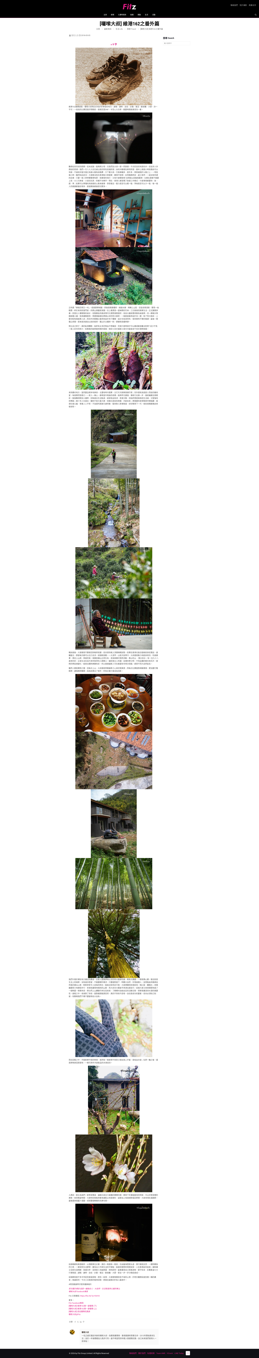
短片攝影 (243, 5)
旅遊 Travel (131, 29)
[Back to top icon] (188, 1353)
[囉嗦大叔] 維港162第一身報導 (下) (83, 1306)
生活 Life (119, 29)
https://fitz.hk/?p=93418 (90, 1296)
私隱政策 (151, 1353)
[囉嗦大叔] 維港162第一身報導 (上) (83, 1309)
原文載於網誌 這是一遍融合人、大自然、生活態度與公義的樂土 (94, 1289)
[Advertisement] (176, 78)
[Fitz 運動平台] (129, 6)
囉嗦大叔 (75, 35)
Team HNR (160, 1353)
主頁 (98, 29)
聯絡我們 (234, 5)
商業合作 (252, 5)
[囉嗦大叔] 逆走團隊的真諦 (79, 1311)
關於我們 (142, 1353)
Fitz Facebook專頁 (76, 1303)
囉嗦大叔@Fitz (75, 1314)
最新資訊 (107, 29)
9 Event (170, 1353)
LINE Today (179, 1353)
